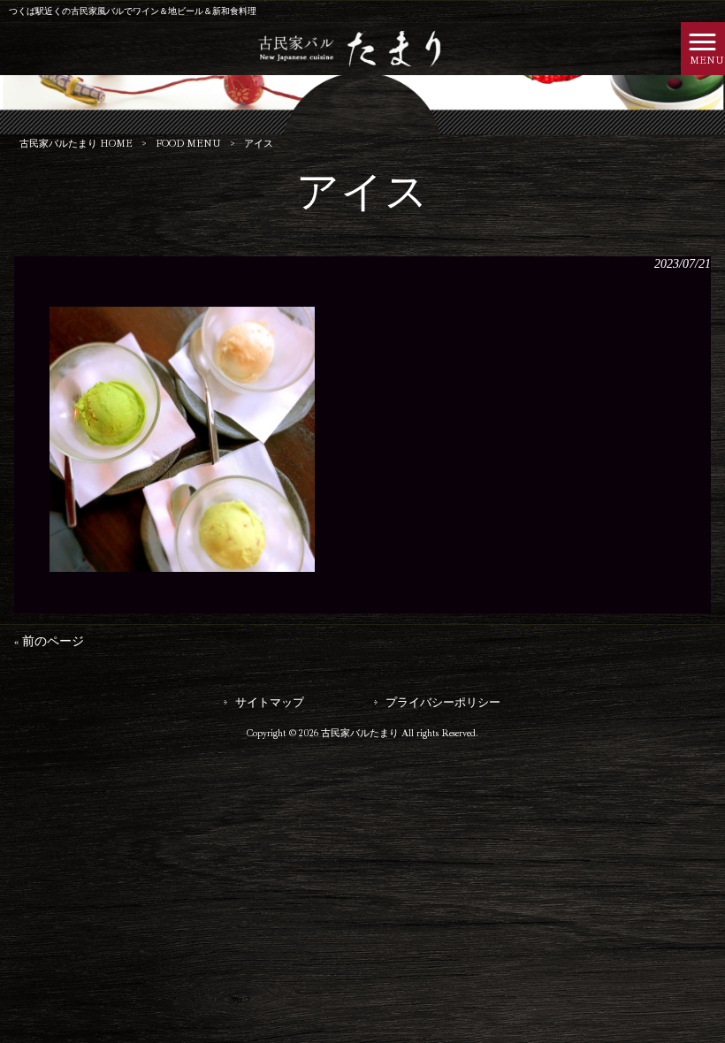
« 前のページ (49, 641)
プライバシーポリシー (442, 702)
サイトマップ (269, 702)
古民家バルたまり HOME (76, 143)
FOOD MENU (188, 143)
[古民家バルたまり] (340, 47)
